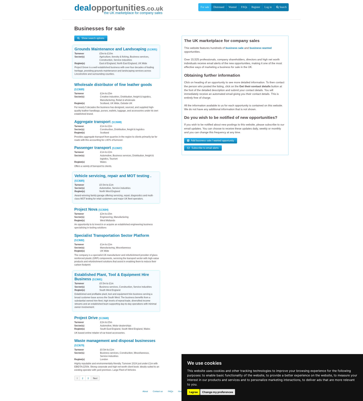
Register (255, 7)
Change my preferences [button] (217, 392)
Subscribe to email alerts (205, 148)
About (145, 391)
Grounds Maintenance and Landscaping (115, 49)
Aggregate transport (98, 122)
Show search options (92, 38)
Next (95, 378)
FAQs (244, 7)
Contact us (158, 391)
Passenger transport (98, 148)
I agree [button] (193, 392)
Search (283, 7)
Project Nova (91, 209)
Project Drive (91, 318)
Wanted (233, 7)
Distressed (218, 7)
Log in (268, 7)
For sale (205, 7)
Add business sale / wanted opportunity (212, 140)
